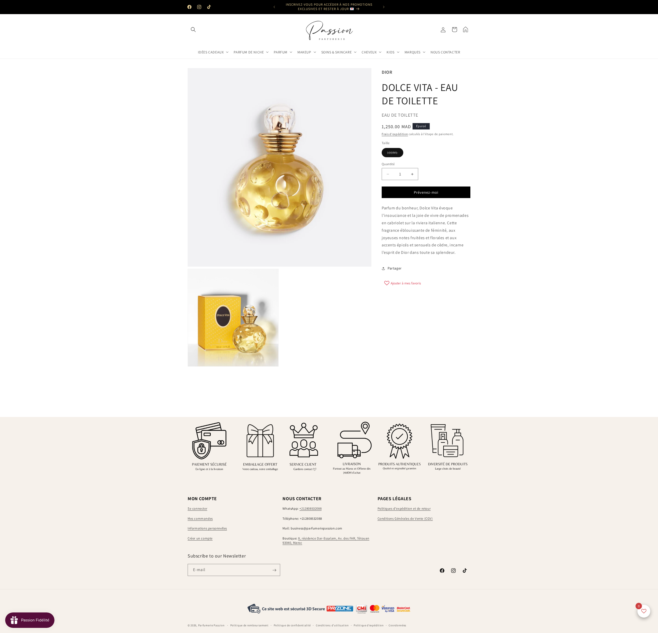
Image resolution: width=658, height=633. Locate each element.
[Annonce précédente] (274, 7)
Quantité (388, 164)
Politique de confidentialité (292, 625)
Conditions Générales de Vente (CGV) (405, 518)
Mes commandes (200, 518)
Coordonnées (397, 625)
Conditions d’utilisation (332, 625)
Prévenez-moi (426, 192)
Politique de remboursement (249, 625)
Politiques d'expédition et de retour (404, 509)
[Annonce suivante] (383, 7)
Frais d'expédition (395, 134)
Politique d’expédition (368, 625)
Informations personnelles (207, 528)
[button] (193, 29)
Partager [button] (395, 268)
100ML (395, 153)
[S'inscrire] (274, 570)
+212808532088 (310, 509)
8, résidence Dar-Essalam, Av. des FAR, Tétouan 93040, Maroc (325, 540)
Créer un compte (200, 538)
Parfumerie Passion (211, 625)
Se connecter (197, 509)
